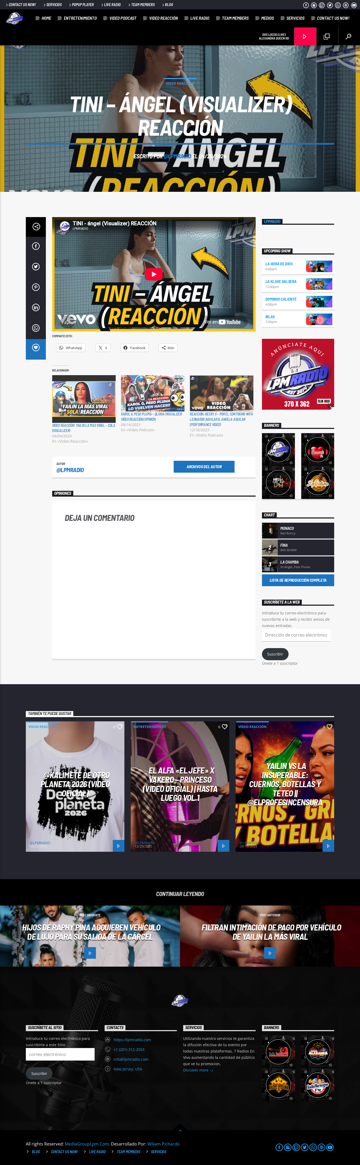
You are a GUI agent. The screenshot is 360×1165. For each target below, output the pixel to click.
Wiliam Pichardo (163, 1144)
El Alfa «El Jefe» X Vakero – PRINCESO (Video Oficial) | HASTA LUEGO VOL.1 (180, 783)
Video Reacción (163, 18)
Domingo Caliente (280, 298)
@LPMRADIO (177, 156)
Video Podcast (123, 18)
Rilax (270, 316)
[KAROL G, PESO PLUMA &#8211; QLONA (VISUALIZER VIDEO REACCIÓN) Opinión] (152, 393)
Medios (267, 18)
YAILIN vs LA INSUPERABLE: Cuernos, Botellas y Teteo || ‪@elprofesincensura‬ (284, 784)
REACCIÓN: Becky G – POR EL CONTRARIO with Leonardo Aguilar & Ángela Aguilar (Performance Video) (221, 419)
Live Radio (112, 4)
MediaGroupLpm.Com (87, 1144)
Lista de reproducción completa (298, 579)
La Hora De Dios (279, 263)
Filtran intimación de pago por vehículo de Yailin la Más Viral (271, 931)
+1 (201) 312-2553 (129, 1049)
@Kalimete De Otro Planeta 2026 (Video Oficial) (75, 784)
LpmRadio (272, 221)
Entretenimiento (80, 18)
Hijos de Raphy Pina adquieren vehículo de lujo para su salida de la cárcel (91, 931)
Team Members (143, 4)
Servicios (54, 4)
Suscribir (275, 654)
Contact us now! (22, 4)
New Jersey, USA (128, 1068)
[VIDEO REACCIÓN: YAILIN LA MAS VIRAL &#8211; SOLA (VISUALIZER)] (84, 399)
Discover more (196, 1070)
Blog (169, 4)
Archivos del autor (204, 466)
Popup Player (83, 4)
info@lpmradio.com (131, 1059)
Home (46, 18)
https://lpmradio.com (132, 1039)
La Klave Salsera (280, 281)
